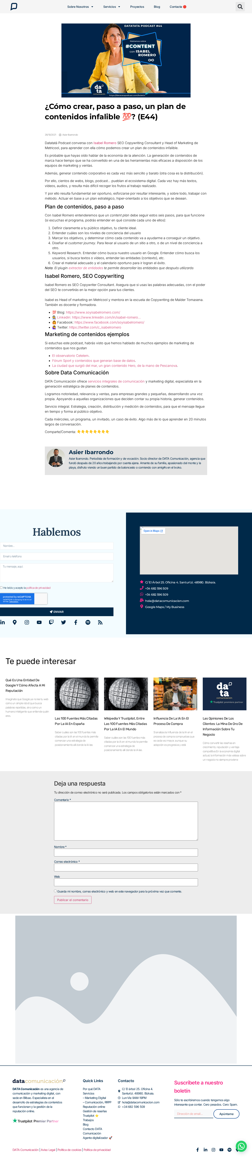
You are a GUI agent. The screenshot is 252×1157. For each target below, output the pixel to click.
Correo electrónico (67, 861)
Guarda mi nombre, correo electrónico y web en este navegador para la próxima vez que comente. (119, 891)
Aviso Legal (48, 1150)
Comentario (62, 799)
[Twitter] (63, 622)
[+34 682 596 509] (142, 588)
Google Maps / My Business (164, 607)
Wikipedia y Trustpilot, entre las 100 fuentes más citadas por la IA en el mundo (125, 723)
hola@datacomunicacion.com (167, 601)
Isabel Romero (105, 143)
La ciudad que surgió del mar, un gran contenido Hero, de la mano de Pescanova (114, 366)
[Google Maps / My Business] (142, 606)
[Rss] (100, 622)
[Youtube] (39, 622)
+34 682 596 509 (156, 588)
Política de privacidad (97, 1150)
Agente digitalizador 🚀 (97, 1138)
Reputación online (94, 1107)
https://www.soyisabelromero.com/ (93, 312)
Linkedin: (64, 317)
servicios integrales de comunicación (116, 381)
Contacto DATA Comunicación (92, 1131)
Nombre (60, 846)
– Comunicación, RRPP (97, 1102)
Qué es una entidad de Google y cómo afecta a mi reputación (25, 685)
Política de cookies (69, 1150)
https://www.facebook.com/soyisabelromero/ (109, 322)
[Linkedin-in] (2, 622)
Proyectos (137, 7)
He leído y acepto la (26, 588)
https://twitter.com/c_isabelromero (95, 327)
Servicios (109, 7)
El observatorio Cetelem (70, 356)
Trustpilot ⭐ (91, 1115)
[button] (240, 6)
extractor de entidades (86, 268)
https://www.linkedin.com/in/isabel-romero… (106, 317)
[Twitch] (51, 622)
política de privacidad (38, 588)
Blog (157, 7)
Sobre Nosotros (78, 7)
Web (57, 876)
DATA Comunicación (25, 1150)
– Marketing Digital (94, 1098)
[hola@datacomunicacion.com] (142, 600)
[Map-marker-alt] (14, 622)
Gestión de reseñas (95, 1111)
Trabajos (88, 1120)
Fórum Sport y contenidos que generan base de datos (93, 361)
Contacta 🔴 (178, 7)
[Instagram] (26, 622)
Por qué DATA (91, 1089)
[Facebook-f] (75, 622)
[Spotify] (87, 622)
